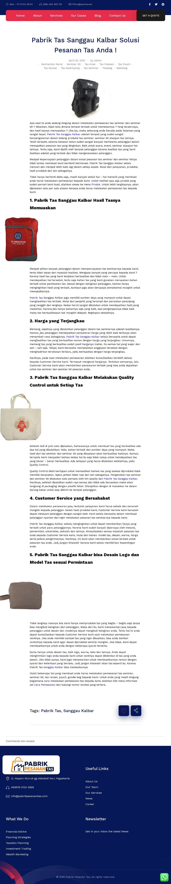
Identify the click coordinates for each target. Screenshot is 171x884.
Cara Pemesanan (44, 684)
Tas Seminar (91, 68)
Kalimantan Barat (52, 64)
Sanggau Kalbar (53, 667)
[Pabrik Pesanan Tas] (41, 764)
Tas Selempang (70, 68)
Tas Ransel (50, 68)
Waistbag (121, 68)
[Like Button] (123, 710)
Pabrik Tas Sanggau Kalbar (63, 134)
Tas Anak (90, 64)
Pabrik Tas (36, 297)
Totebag (107, 68)
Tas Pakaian (106, 64)
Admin (98, 60)
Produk (96, 184)
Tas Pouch (124, 64)
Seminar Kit (74, 64)
